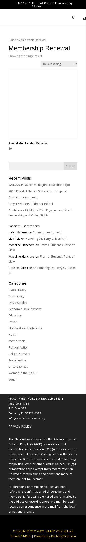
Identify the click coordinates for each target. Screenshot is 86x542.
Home (12, 40)
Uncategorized (18, 366)
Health (13, 334)
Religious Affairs (19, 354)
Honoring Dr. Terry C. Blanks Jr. (46, 239)
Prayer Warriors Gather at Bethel (31, 204)
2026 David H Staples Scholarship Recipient (38, 191)
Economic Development (25, 309)
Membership (17, 341)
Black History (17, 290)
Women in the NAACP (23, 373)
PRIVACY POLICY (20, 426)
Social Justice (17, 360)
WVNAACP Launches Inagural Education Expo (39, 185)
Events (13, 322)
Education (15, 315)
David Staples (18, 303)
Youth (12, 379)
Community (16, 296)
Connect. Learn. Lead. (23, 197)
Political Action (18, 347)
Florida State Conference (25, 328)
